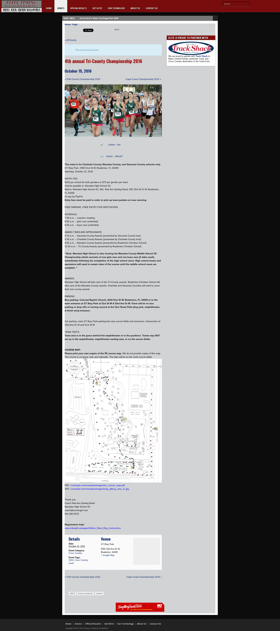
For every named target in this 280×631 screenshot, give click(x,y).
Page (74, 24)
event (71, 563)
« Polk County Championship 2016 (82, 79)
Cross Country (75, 553)
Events (60, 8)
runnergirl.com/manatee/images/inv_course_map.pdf (97, 485)
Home (49, 8)
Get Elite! (97, 8)
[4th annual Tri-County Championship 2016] (113, 136)
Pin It (117, 30)
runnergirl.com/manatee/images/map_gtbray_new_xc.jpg (99, 489)
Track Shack (201, 56)
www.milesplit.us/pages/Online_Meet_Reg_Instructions (93, 528)
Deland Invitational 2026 (92, 18)
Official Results (78, 8)
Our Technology (116, 8)
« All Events (70, 40)
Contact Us (152, 8)
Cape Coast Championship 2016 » (143, 79)
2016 (71, 560)
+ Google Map (107, 555)
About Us (135, 8)
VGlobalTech (103, 628)
